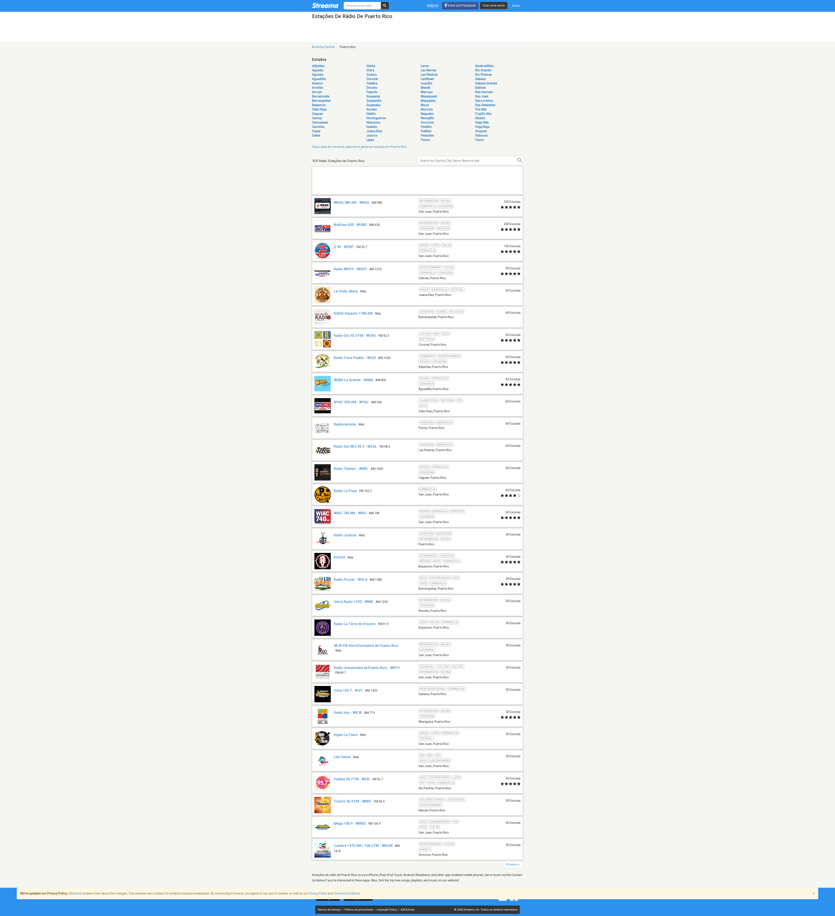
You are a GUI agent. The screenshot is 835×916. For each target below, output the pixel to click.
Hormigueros (376, 118)
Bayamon (319, 105)
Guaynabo (373, 105)
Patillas (426, 131)
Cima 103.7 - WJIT (348, 690)
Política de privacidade (359, 909)
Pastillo (426, 126)
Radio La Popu (345, 491)
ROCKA (339, 557)
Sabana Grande (486, 83)
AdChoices (407, 909)
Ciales (370, 66)
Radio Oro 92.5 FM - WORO (355, 336)
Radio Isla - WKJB (348, 713)
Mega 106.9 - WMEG (350, 823)
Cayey (316, 131)
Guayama (373, 96)
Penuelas (427, 135)
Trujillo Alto (483, 113)
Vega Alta (482, 122)
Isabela (371, 126)
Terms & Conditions (347, 893)
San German (484, 92)
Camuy (317, 118)
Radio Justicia (345, 535)
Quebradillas (484, 66)
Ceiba (316, 135)
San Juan (481, 96)
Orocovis (427, 122)
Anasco (317, 83)
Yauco (479, 140)
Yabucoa (481, 135)
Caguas (317, 113)
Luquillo (426, 83)
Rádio (433, 5)
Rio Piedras (483, 74)
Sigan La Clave (345, 735)
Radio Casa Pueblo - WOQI (355, 358)
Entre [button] (516, 5)
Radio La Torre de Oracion (355, 624)
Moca (425, 105)
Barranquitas (321, 100)
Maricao (427, 92)
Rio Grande (483, 70)
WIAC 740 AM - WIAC (350, 513)
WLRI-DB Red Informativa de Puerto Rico (366, 646)
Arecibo (317, 87)
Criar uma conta (494, 5)
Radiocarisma (345, 424)
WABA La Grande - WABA (353, 380)
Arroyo (317, 92)
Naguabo (427, 113)
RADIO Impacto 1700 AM (353, 313)
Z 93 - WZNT (344, 247)
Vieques (481, 131)
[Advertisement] (417, 194)
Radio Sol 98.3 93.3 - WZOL (355, 446)
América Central (323, 47)
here (78, 893)
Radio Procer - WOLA (350, 579)
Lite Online (342, 757)
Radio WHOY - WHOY (350, 269)
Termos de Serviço (329, 909)
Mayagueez (429, 96)
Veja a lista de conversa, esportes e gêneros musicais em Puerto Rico (359, 146)
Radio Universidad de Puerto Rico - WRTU (367, 668)
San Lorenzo (484, 100)
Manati (425, 87)
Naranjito (427, 118)
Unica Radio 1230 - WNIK (353, 602)
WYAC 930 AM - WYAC (351, 402)
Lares (425, 66)
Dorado (371, 87)
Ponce (425, 140)
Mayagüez (428, 100)
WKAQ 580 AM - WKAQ (351, 202)
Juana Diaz (374, 131)
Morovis (427, 109)
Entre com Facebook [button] (461, 5)
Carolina (318, 126)
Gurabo (371, 109)
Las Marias (428, 70)
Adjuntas (318, 66)
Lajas (370, 140)
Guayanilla (373, 100)
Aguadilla (319, 79)
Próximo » (513, 864)
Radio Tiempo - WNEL (351, 469)
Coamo (371, 74)
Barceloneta (320, 96)
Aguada (317, 70)
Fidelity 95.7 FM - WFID (352, 779)
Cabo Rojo (319, 109)
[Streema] (325, 5)
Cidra (370, 70)
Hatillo (371, 113)
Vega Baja (482, 126)
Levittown (427, 79)
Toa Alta (480, 109)
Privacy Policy (317, 893)
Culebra (371, 83)
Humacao (373, 122)
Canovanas (320, 122)
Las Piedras (429, 74)
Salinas (480, 87)
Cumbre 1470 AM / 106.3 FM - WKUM (363, 846)
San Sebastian (485, 105)
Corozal (372, 79)
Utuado (480, 118)
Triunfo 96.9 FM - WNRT (353, 801)
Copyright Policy (387, 909)
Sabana (480, 79)
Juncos (371, 135)
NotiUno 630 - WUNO (350, 225)
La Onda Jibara (346, 291)
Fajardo (372, 92)
